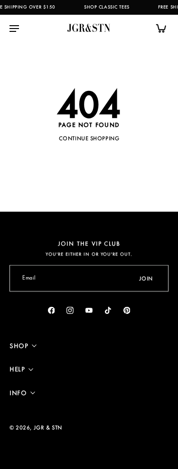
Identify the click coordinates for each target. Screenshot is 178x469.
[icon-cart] (158, 28)
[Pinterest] (127, 310)
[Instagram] (70, 310)
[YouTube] (89, 310)
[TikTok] (108, 310)
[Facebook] (51, 310)
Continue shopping (89, 138)
